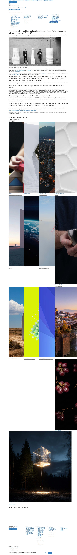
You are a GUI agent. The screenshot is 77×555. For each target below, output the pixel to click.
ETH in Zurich (29, 70)
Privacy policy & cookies (14, 548)
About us (39, 14)
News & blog (26, 14)
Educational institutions (55, 17)
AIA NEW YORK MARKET (15, 19)
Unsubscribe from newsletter (15, 549)
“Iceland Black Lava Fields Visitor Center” (42, 35)
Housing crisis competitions (15, 22)
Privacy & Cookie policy (24, 553)
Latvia (17, 550)
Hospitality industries (55, 18)
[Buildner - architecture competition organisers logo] (26, 0)
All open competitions (14, 14)
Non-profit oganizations (55, 15)
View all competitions (12, 504)
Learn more (11, 114)
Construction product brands (56, 20)
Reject (46, 552)
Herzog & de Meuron (15, 74)
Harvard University (38, 68)
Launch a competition (12, 2)
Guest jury (12, 27)
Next (13, 121)
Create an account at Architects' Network (15, 12)
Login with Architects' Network (14, 9)
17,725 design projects (28, 19)
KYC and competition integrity (43, 15)
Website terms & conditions (42, 17)
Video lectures (26, 20)
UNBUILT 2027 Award (14, 16)
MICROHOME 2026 (41, 531)
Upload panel (26, 17)
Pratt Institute (43, 73)
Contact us (40, 18)
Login (9, 3)
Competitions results (14, 26)
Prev (10, 121)
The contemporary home (15, 24)
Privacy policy (40, 16)
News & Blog (51, 527)
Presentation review (27, 16)
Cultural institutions (55, 19)
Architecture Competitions (48, 0)
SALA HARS (11, 68)
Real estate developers (55, 16)
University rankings (27, 15)
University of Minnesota (20, 70)
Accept (50, 552)
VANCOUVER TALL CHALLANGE (14, 21)
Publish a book (26, 23)
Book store (26, 21)
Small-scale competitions (15, 23)
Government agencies (55, 14)
